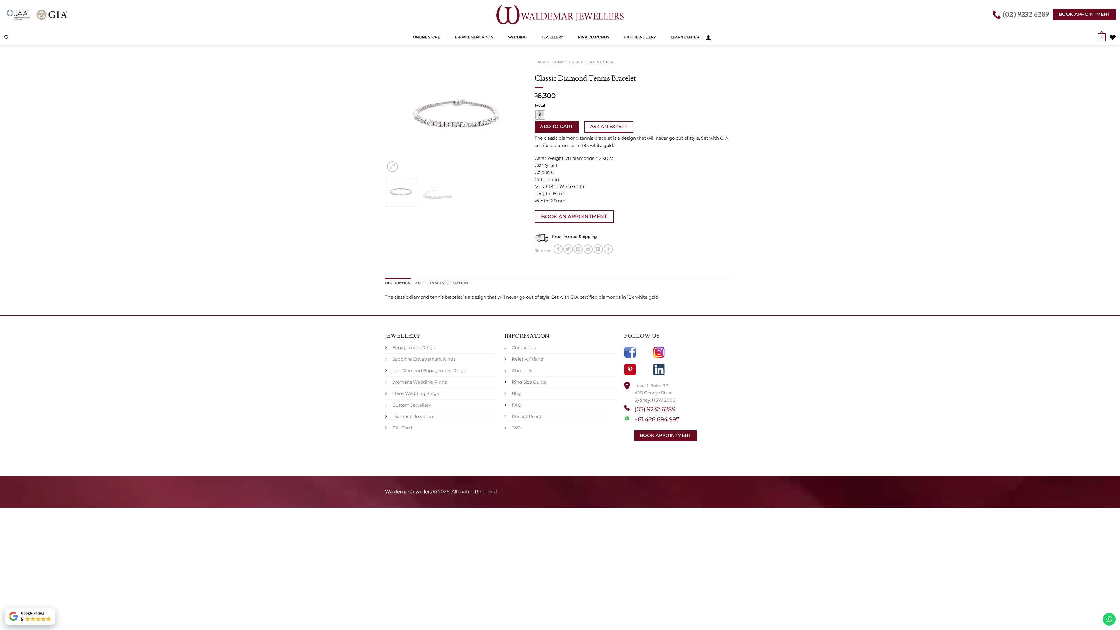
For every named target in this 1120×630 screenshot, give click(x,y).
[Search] (6, 37)
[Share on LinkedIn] (598, 248)
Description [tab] (398, 283)
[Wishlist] (1113, 37)
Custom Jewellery (411, 405)
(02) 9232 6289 (655, 409)
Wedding (517, 37)
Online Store (426, 37)
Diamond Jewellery (413, 416)
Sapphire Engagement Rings (423, 359)
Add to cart (556, 126)
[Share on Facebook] (558, 248)
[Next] (515, 115)
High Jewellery (640, 37)
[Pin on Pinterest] (588, 248)
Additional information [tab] (441, 283)
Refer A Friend (527, 359)
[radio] (540, 115)
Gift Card (402, 427)
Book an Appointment (574, 216)
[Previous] (395, 115)
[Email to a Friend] (578, 248)
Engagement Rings (474, 37)
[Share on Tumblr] (608, 248)
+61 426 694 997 (657, 419)
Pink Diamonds (593, 37)
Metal (540, 106)
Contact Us (524, 347)
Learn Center (685, 37)
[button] (708, 37)
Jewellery (552, 37)
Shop (558, 62)
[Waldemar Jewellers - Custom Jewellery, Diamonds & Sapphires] (560, 14)
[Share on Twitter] (568, 248)
